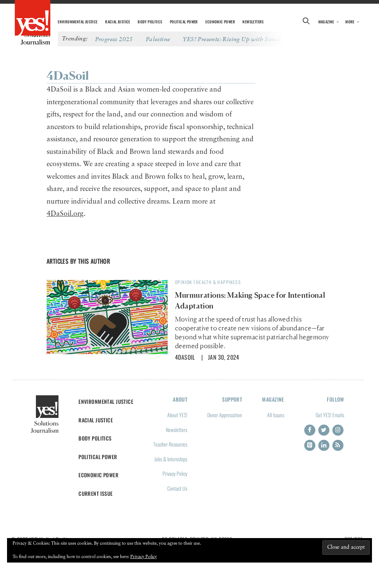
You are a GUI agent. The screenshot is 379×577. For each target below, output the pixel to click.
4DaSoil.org (65, 213)
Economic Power (220, 21)
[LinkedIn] (323, 445)
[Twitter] (323, 430)
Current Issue (95, 493)
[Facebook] (309, 430)
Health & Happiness (218, 282)
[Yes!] (32, 18)
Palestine (158, 39)
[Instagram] (337, 430)
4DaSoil (185, 357)
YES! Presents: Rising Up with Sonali (232, 39)
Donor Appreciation (224, 415)
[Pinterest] (309, 445)
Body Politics (150, 21)
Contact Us (177, 488)
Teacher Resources (170, 444)
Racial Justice (117, 21)
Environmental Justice (77, 21)
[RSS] (337, 445)
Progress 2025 (114, 39)
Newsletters (253, 21)
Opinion (183, 282)
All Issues (275, 415)
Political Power (184, 21)
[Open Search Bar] (306, 22)
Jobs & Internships (170, 459)
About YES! (177, 415)
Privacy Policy (174, 473)
